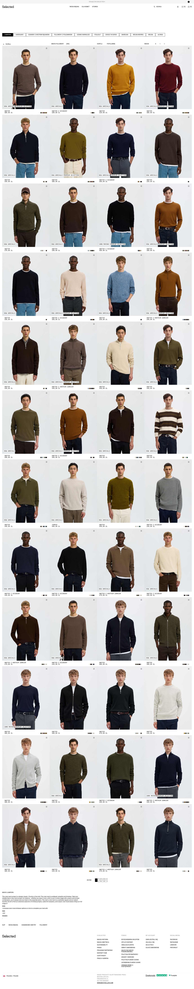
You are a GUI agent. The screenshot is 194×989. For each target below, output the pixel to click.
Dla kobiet (85, 7)
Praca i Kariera (102, 958)
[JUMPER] (73, 491)
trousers (4, 915)
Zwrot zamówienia (128, 947)
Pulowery (43, 925)
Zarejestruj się (152, 939)
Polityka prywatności (129, 954)
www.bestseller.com (105, 983)
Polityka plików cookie (130, 960)
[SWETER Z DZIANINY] (73, 77)
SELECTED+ (150, 945)
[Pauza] (188, 1)
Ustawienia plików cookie (130, 962)
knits (3, 906)
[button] (26, 77)
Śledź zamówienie (152, 947)
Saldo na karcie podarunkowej (127, 951)
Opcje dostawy (127, 942)
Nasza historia (102, 939)
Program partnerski (104, 950)
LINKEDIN (173, 945)
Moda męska (74, 7)
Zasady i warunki (127, 957)
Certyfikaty (101, 956)
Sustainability (102, 945)
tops (3, 911)
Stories (95, 7)
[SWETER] (26, 77)
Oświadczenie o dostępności (127, 966)
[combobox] (115, 44)
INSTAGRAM (174, 942)
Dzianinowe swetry (29, 925)
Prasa (99, 947)
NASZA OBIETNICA (103, 942)
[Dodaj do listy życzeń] (46, 48)
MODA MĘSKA (13, 925)
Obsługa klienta (127, 945)
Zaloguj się (150, 942)
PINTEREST (173, 947)
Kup (3, 925)
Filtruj (8, 44)
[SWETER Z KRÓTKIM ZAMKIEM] (168, 284)
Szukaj (159, 7)
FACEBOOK (173, 939)
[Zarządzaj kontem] (177, 6)
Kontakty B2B (102, 953)
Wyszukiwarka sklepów (130, 939)
